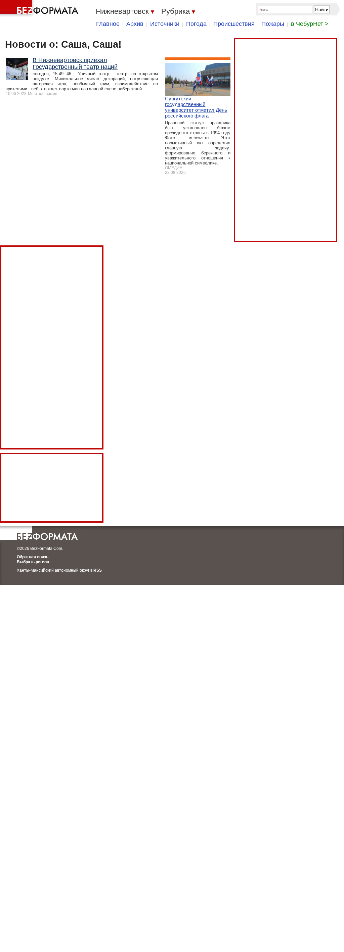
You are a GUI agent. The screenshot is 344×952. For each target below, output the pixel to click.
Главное (108, 23)
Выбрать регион (33, 562)
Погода (196, 23)
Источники (164, 23)
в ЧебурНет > (310, 23)
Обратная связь (32, 557)
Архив (134, 23)
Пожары (272, 23)
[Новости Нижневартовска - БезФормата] (40, 8)
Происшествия (234, 23)
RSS (97, 570)
